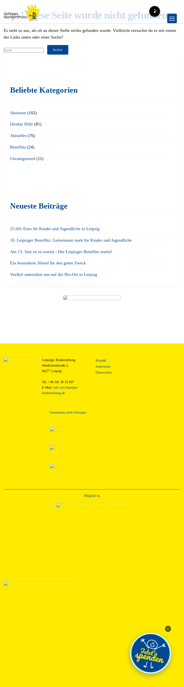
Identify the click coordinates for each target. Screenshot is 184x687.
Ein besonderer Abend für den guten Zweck (48, 263)
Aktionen (18, 112)
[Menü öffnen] (172, 18)
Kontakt (101, 360)
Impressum (103, 366)
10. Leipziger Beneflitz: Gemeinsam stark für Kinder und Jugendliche (71, 240)
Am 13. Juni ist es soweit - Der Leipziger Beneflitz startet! (61, 251)
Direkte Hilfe (21, 124)
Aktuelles (18, 135)
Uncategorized (22, 158)
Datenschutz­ (104, 372)
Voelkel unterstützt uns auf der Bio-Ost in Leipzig (53, 274)
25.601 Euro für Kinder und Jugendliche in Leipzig (54, 228)
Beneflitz (18, 147)
